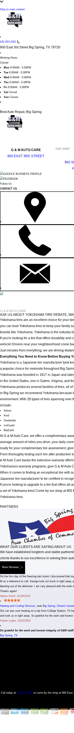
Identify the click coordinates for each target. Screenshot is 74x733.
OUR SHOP (63, 148)
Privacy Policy (51, 725)
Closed (4, 62)
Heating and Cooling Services (17, 605)
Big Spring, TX (8, 635)
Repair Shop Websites (42, 720)
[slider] (12, 600)
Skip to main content (12, 9)
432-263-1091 (8, 41)
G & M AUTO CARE (13, 311)
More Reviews (11, 567)
